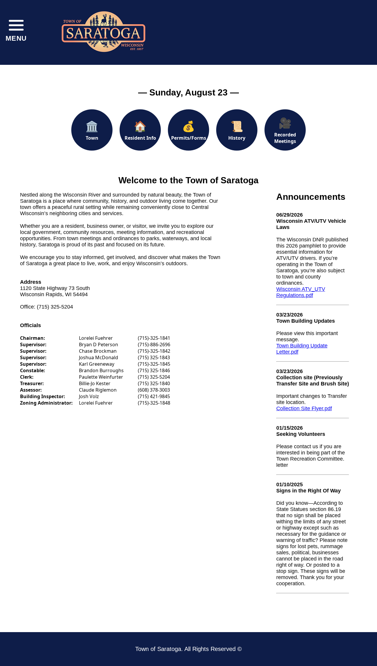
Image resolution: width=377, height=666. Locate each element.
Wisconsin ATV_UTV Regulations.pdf (300, 292)
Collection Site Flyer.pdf (304, 408)
